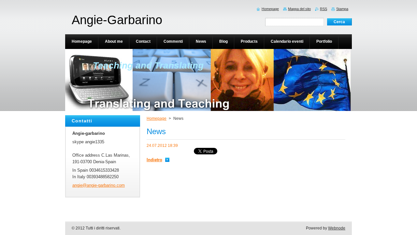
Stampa (342, 9)
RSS (323, 9)
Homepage (156, 118)
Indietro (154, 159)
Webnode (336, 228)
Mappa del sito (299, 9)
